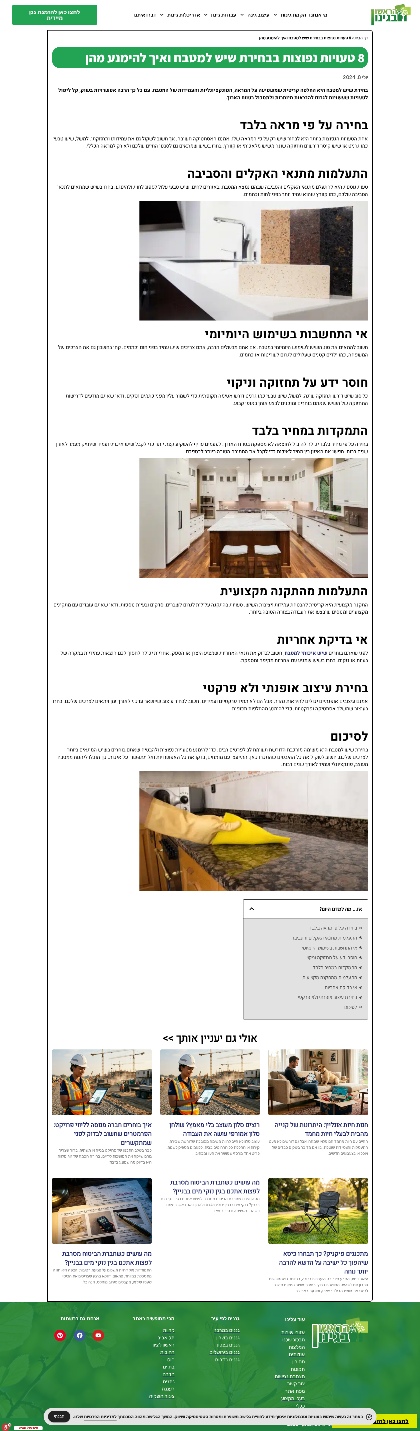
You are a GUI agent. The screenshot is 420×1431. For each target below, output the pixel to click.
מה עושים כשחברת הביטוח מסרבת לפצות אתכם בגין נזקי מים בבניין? (215, 1187)
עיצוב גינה (258, 15)
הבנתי (59, 1416)
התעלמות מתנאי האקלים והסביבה (324, 937)
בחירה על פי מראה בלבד (333, 927)
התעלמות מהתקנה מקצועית (329, 977)
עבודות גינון (223, 15)
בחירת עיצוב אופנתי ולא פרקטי (327, 997)
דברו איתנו (144, 15)
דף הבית (361, 38)
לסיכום (350, 1007)
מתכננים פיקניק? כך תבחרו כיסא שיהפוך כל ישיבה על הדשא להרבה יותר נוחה (323, 1262)
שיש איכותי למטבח (306, 653)
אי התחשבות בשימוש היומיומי (329, 947)
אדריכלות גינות (183, 15)
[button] (251, 908)
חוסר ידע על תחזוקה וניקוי (332, 957)
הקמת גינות (293, 15)
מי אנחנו (318, 15)
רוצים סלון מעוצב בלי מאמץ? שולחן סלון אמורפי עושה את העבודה (214, 1129)
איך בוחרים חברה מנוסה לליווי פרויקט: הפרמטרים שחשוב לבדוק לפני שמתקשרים (103, 1133)
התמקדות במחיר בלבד (335, 967)
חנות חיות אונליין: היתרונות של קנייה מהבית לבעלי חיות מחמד (321, 1129)
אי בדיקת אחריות (341, 987)
